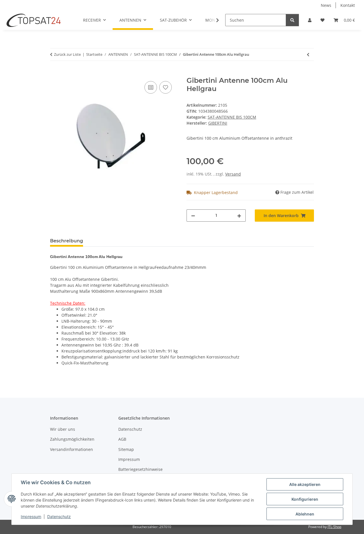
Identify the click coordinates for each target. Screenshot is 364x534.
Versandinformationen (71, 449)
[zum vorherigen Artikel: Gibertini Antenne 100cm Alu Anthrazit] (308, 54)
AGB (122, 439)
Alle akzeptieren (304, 484)
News (326, 5)
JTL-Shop (334, 526)
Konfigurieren (304, 499)
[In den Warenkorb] (54, 73)
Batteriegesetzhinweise (140, 469)
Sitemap (126, 449)
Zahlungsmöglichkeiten (72, 439)
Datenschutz (59, 516)
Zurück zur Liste (67, 54)
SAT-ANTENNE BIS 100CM (232, 117)
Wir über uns (62, 429)
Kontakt (347, 5)
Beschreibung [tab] (66, 241)
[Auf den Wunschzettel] (165, 87)
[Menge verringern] (193, 215)
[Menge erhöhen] (239, 215)
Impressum (31, 516)
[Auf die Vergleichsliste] (150, 87)
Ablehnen (304, 514)
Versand (233, 174)
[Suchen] (292, 20)
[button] (309, 20)
